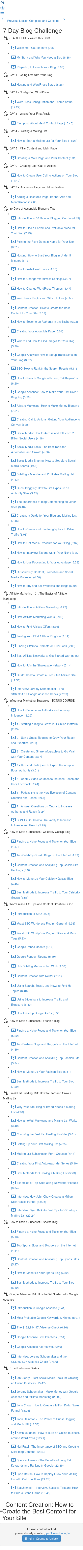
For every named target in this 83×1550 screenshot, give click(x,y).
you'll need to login (58, 1533)
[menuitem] (2, 9)
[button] (2, 4)
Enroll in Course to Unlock (41, 1538)
